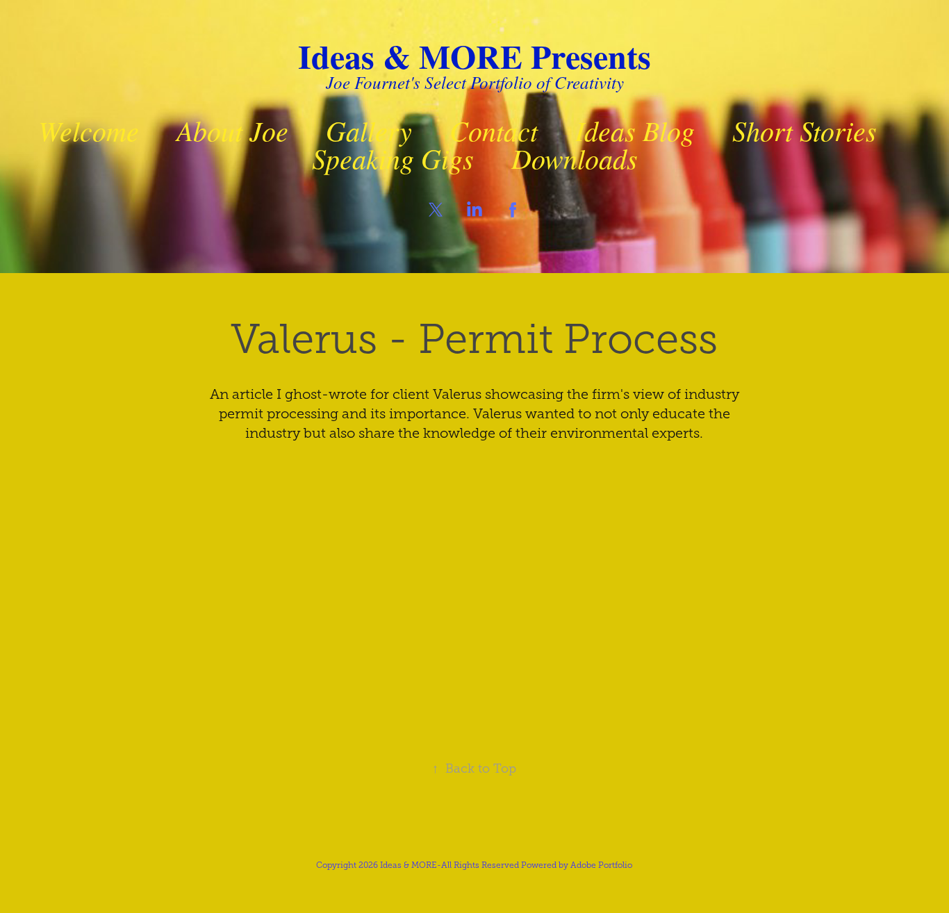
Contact (493, 130)
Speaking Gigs (393, 157)
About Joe (232, 130)
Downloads (574, 157)
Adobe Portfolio (601, 865)
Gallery (369, 130)
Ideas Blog (635, 130)
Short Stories (804, 130)
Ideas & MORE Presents (474, 55)
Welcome (88, 130)
